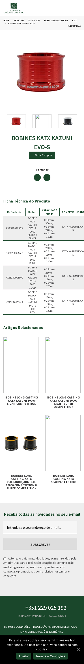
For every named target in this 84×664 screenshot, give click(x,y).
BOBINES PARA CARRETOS (56, 20)
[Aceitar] (78, 649)
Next (70, 74)
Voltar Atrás (74, 25)
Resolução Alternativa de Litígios (55, 626)
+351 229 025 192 (46, 607)
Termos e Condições (17, 626)
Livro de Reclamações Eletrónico (42, 631)
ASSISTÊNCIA (34, 20)
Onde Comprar (43, 155)
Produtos (18, 20)
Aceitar (24, 656)
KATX (74, 20)
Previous (13, 74)
